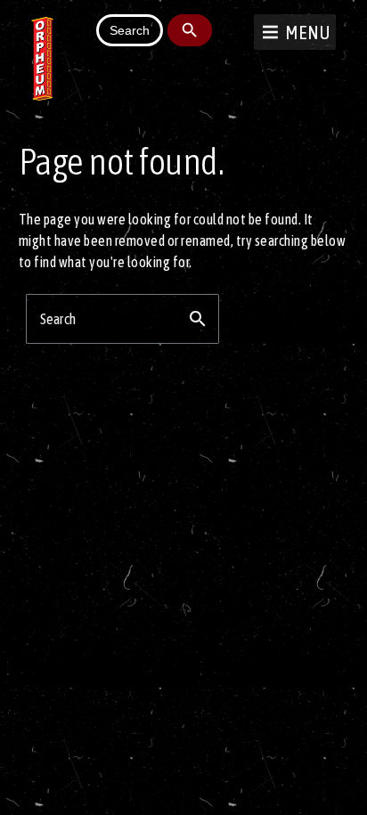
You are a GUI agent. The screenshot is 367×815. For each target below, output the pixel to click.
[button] (307, 32)
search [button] (197, 319)
